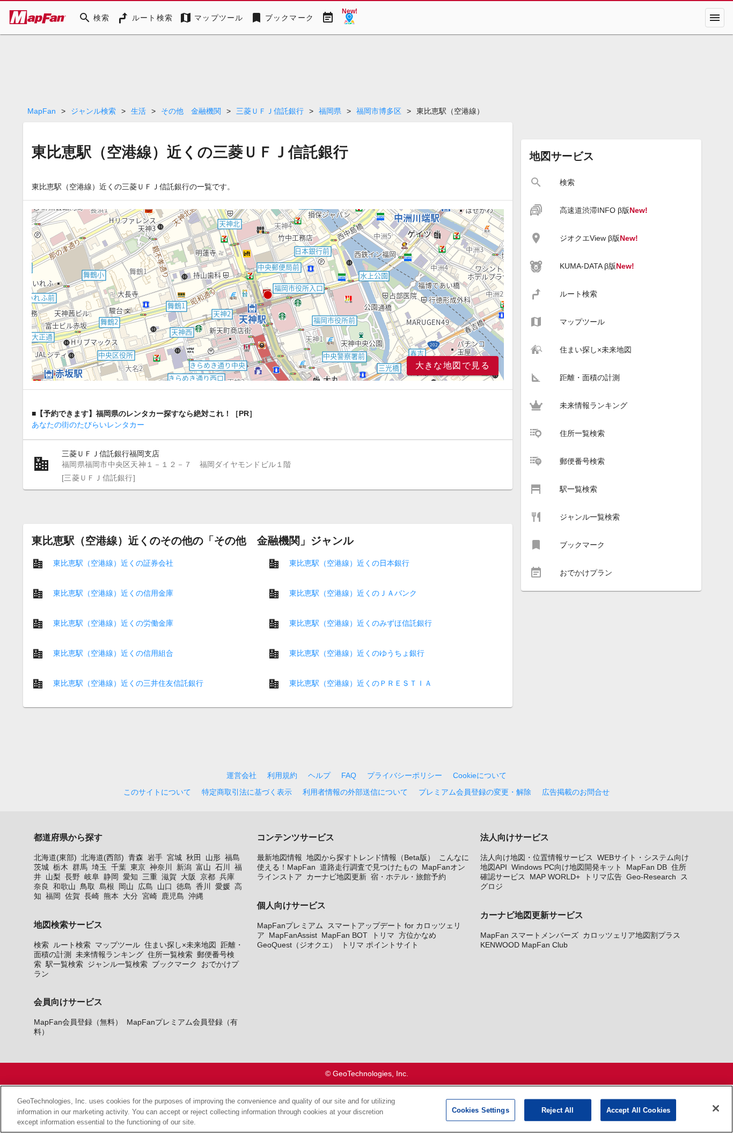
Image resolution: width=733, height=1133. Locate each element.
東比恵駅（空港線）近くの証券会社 (113, 563)
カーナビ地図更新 (336, 876)
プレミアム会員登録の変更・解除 (475, 792)
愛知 (130, 876)
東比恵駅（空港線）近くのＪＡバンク (353, 593)
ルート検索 (72, 945)
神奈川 (161, 867)
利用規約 (282, 775)
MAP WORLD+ (555, 876)
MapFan (41, 111)
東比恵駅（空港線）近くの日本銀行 (349, 563)
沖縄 (195, 896)
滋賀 (169, 876)
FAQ (348, 775)
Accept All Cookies (638, 1110)
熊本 (111, 896)
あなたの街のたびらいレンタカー (88, 424)
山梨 (53, 876)
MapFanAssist (293, 935)
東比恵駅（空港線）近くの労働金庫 (113, 623)
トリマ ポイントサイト (380, 945)
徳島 (184, 886)
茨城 (41, 867)
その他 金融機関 (191, 111)
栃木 (60, 867)
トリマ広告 (603, 876)
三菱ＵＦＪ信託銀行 (270, 111)
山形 (213, 857)
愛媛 (222, 886)
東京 (137, 867)
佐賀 (72, 896)
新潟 (184, 867)
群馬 (79, 867)
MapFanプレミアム (290, 925)
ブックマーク (174, 964)
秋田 (193, 857)
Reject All (557, 1110)
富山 (203, 867)
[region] (268, 295)
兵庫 (226, 876)
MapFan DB (646, 867)
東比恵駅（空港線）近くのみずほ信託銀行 (360, 623)
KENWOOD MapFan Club (524, 945)
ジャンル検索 (93, 111)
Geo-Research (651, 876)
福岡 (53, 896)
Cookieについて (480, 775)
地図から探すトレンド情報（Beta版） (370, 857)
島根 (106, 886)
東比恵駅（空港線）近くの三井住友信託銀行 (128, 683)
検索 (41, 945)
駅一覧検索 (64, 964)
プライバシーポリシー (404, 775)
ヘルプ (319, 775)
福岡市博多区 (378, 111)
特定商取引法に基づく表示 (247, 792)
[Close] (716, 1108)
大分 (130, 896)
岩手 (155, 857)
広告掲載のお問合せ (576, 792)
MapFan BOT (344, 935)
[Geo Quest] (349, 17)
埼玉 (99, 867)
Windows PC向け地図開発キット (566, 867)
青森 (135, 857)
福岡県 (330, 111)
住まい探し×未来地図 (180, 945)
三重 (149, 876)
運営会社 (241, 775)
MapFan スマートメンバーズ (529, 935)
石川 (222, 867)
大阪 (188, 876)
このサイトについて (157, 792)
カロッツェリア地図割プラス (631, 935)
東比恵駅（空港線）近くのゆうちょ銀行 (356, 653)
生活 (138, 111)
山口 (164, 886)
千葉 (118, 867)
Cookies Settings (480, 1110)
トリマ (383, 935)
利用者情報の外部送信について (355, 792)
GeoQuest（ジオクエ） (297, 945)
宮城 (174, 857)
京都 (207, 876)
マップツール (117, 945)
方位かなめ (417, 935)
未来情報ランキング (109, 954)
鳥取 (87, 886)
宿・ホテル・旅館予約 (408, 876)
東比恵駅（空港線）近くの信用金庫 (113, 593)
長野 (72, 876)
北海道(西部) (102, 857)
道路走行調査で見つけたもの (368, 867)
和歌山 (64, 886)
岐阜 (91, 876)
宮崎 (149, 896)
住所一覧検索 (170, 954)
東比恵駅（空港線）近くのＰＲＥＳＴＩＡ (360, 683)
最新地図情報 (279, 857)
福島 (232, 857)
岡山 (126, 886)
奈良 (41, 886)
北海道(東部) (55, 857)
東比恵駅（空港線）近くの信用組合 (113, 653)
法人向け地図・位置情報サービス (536, 857)
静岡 (111, 876)
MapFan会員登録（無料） (78, 1022)
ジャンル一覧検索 (117, 964)
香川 (203, 886)
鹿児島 (173, 896)
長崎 (91, 896)
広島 (145, 886)
